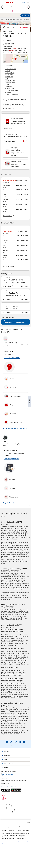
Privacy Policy (17, 841)
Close (28, 822)
